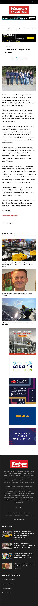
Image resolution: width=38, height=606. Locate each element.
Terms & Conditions (19, 519)
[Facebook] (12, 58)
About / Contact (6, 592)
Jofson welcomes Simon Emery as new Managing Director (17, 294)
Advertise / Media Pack (8, 579)
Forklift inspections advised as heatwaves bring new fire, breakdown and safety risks (23, 555)
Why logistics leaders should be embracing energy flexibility (17, 323)
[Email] (21, 58)
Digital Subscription (7, 588)
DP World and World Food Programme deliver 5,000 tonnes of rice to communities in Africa (24, 545)
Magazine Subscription (8, 584)
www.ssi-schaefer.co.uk (10, 216)
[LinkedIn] (26, 58)
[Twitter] (16, 58)
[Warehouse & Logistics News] (19, 11)
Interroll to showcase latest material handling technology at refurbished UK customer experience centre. (17, 264)
